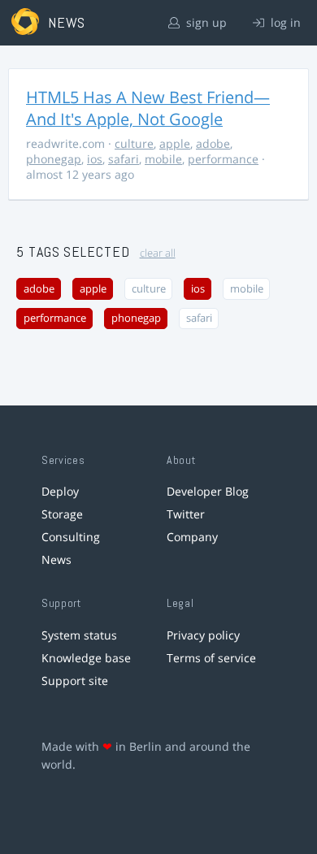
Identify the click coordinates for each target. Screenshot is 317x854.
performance (223, 159)
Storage (62, 514)
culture (134, 143)
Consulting (70, 536)
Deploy (60, 491)
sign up (205, 22)
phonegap (53, 159)
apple (174, 143)
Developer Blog (208, 491)
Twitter (186, 514)
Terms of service (211, 657)
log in (284, 22)
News (56, 559)
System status (79, 635)
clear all (158, 253)
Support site (74, 680)
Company (192, 536)
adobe (213, 143)
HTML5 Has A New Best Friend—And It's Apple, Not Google (148, 108)
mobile (163, 159)
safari (123, 159)
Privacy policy (203, 635)
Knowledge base (86, 657)
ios (94, 159)
